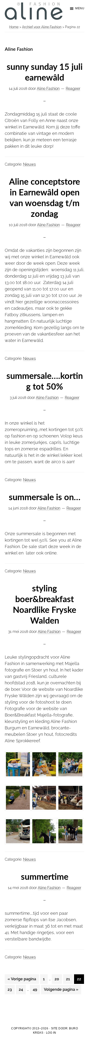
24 (22, 989)
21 (69, 978)
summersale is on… (44, 497)
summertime (44, 877)
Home (14, 27)
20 (58, 978)
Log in (51, 1032)
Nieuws (29, 164)
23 (11, 989)
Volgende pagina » (61, 990)
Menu (79, 8)
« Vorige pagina (22, 980)
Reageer (73, 88)
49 (36, 989)
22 (80, 978)
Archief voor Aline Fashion (41, 27)
